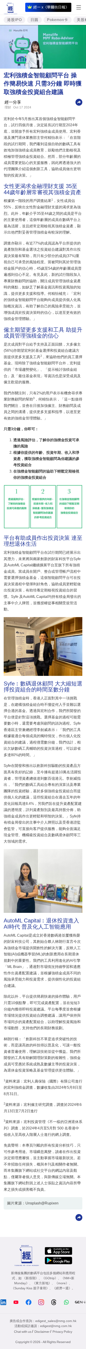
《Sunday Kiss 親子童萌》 (30, 1288)
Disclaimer (42, 1331)
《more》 (62, 1283)
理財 (8, 107)
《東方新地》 (42, 1283)
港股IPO (14, 20)
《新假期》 (30, 1278)
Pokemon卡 (57, 20)
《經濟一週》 (62, 1288)
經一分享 (13, 102)
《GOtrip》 (50, 1278)
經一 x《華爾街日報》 (51, 7)
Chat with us (22, 1331)
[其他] (78, 102)
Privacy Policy (62, 1331)
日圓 (34, 20)
